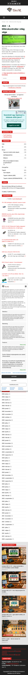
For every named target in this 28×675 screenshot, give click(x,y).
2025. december (6, 411)
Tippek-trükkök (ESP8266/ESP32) (12, 178)
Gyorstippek (6, 172)
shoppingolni (20, 66)
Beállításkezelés (14, 384)
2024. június (5, 460)
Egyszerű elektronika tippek (11, 152)
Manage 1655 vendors (6, 372)
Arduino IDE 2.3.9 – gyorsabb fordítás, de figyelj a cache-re (14, 604)
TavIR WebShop (7, 135)
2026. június (5, 394)
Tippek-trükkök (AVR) (9, 175)
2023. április (5, 492)
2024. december (6, 443)
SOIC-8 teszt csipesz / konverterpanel (12, 262)
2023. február (5, 495)
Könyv (3, 150)
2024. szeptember (7, 452)
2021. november (6, 518)
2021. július (5, 527)
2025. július (5, 423)
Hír (3, 147)
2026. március (6, 402)
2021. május (5, 530)
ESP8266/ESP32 (7, 155)
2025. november (6, 414)
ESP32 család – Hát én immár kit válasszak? (14, 628)
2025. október (6, 417)
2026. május (5, 397)
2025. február (5, 437)
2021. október (6, 521)
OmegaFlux (5, 167)
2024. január (5, 472)
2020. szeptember (7, 539)
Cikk (3, 144)
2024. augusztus (6, 455)
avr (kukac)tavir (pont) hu (12, 663)
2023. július (5, 484)
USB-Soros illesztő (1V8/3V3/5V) (11, 252)
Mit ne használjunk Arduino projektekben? (11, 161)
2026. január (5, 408)
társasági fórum (6, 66)
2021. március (6, 536)
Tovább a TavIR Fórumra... (9, 191)
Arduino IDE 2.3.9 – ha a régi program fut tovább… (14, 580)
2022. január (5, 513)
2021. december (6, 516)
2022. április (5, 507)
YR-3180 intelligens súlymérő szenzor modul (13, 202)
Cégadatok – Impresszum (20, 388)
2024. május (5, 463)
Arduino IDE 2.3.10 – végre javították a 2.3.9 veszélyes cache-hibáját (14, 555)
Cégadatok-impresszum (8, 651)
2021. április (5, 533)
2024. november (6, 446)
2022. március (6, 510)
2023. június (5, 487)
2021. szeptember (7, 524)
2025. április (5, 431)
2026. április (5, 400)
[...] (13, 210)
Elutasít (14, 380)
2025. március (6, 434)
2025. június (5, 426)
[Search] (24, 17)
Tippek (4, 170)
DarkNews (10, 673)
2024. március (6, 466)
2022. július (5, 501)
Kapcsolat (17, 654)
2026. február (5, 405)
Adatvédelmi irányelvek (4, 388)
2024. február (5, 469)
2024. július (5, 458)
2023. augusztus (6, 481)
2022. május (5, 504)
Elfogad (14, 376)
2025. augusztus (6, 420)
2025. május (5, 429)
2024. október (6, 449)
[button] (25, 286)
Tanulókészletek (7, 137)
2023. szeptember (7, 478)
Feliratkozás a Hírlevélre (14, 87)
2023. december (6, 475)
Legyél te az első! (14, 125)
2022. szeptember (7, 498)
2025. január (5, 440)
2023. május (5, 489)
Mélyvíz (5, 158)
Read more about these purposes (19, 372)
